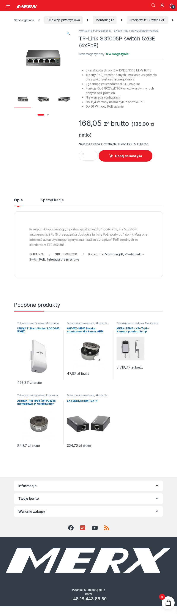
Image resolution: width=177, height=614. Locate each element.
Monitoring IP (105, 20)
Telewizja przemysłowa (63, 20)
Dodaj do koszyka (128, 156)
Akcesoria (101, 323)
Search (153, 5)
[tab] (18, 202)
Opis (18, 200)
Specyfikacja (52, 200)
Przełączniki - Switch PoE (147, 20)
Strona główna (24, 20)
